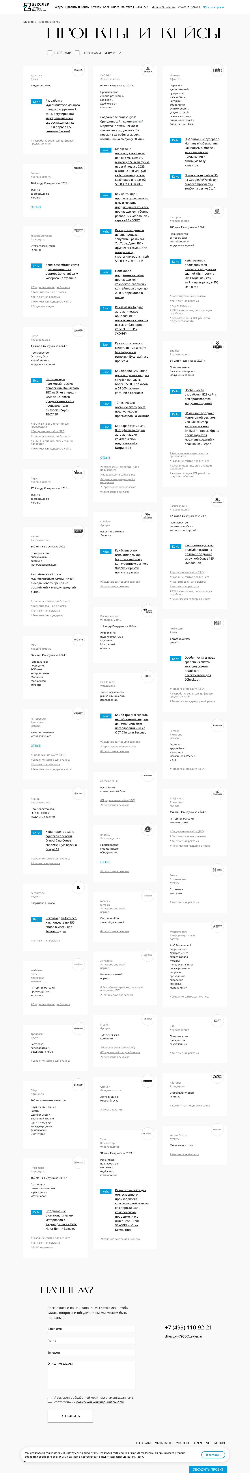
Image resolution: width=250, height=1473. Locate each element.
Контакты (127, 7)
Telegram (143, 1443)
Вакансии (142, 7)
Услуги (59, 7)
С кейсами (62, 53)
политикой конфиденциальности (100, 1402)
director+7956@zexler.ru (183, 1336)
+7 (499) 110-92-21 (189, 7)
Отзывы (96, 7)
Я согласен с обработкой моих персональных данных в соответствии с (94, 1400)
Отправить (70, 1416)
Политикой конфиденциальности (122, 1456)
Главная (28, 21)
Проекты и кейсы (77, 7)
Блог (106, 7)
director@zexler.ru (163, 7)
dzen (198, 1443)
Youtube (183, 1443)
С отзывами (91, 53)
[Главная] (36, 7)
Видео (115, 7)
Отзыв (105, 458)
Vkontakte (163, 1443)
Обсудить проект (213, 7)
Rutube (220, 1443)
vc (208, 1443)
